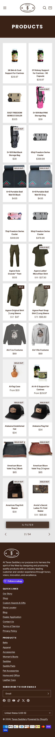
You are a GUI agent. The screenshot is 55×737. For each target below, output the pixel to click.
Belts (5, 642)
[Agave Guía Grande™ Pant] (14, 262)
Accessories (9, 652)
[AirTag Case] (14, 378)
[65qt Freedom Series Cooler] (40, 144)
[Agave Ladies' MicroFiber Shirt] (40, 262)
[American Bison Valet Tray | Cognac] (40, 457)
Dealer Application (12, 617)
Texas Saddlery (19, 719)
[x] (23, 700)
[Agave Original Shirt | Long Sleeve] (14, 302)
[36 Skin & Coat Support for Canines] (14, 63)
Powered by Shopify (38, 719)
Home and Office (11, 675)
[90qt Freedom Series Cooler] (40, 223)
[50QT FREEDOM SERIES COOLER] (14, 104)
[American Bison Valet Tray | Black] (14, 457)
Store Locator (9, 607)
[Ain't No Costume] (40, 340)
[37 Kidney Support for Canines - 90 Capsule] (40, 63)
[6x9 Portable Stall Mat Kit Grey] (40, 183)
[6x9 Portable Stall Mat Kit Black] (14, 183)
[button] (5, 8)
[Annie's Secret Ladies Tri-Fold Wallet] (40, 498)
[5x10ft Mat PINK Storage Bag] (40, 104)
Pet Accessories (11, 670)
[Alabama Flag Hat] (40, 417)
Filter (29, 525)
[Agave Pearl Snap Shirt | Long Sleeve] (40, 302)
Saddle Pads (9, 666)
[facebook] (4, 700)
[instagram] (9, 700)
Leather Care (9, 680)
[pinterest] (28, 700)
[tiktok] (18, 700)
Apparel (7, 647)
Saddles (7, 661)
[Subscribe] (48, 693)
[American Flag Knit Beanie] (14, 498)
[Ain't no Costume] (14, 340)
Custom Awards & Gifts (14, 603)
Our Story (7, 593)
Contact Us (8, 621)
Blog (5, 612)
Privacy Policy (10, 631)
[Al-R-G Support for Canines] (40, 378)
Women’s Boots (10, 656)
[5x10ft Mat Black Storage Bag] (14, 144)
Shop (5, 598)
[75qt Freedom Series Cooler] (14, 223)
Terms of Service (11, 626)
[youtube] (13, 700)
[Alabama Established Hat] (14, 417)
